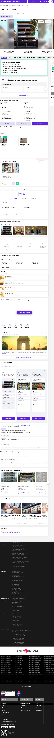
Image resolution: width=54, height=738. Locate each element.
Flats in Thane (18, 676)
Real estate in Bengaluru (6, 658)
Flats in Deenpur (15, 579)
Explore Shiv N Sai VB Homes (17, 542)
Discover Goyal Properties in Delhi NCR (19, 557)
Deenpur (9, 5)
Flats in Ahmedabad (19, 674)
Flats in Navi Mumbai (19, 678)
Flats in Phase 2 (15, 587)
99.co (22, 708)
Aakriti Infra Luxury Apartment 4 (18, 601)
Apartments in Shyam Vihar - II (18, 633)
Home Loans (38, 705)
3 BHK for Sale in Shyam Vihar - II (18, 640)
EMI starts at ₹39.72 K (7, 391)
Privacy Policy (5, 714)
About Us (4, 705)
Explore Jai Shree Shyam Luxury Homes (20, 553)
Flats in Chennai (18, 664)
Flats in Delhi (17, 666)
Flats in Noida (18, 670)
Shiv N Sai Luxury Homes (17, 616)
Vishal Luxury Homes (16, 621)
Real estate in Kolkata (6, 672)
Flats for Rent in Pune (34, 662)
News (37, 703)
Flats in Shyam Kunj (16, 573)
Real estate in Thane (5, 676)
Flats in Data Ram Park (16, 592)
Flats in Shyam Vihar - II (17, 571)
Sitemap (38, 708)
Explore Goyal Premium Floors (18, 559)
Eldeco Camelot (15, 603)
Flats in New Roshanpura (17, 581)
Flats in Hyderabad (19, 660)
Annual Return (5, 712)
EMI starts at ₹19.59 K (37, 394)
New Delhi (5, 5)
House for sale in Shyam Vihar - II (18, 634)
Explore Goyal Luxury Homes (17, 544)
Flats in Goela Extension (17, 589)
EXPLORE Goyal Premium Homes (18, 545)
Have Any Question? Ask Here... (24, 425)
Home (1, 5)
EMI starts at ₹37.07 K (22, 394)
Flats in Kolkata (18, 672)
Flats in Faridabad (19, 680)
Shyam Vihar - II (15, 5)
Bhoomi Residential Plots (17, 617)
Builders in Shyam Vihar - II (17, 643)
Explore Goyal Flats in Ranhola (18, 551)
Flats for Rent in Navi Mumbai (35, 678)
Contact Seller (8, 418)
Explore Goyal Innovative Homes (18, 563)
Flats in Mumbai (18, 656)
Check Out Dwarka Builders (17, 558)
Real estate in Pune (5, 662)
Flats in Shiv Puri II (15, 585)
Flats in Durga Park (16, 577)
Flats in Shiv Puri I (15, 584)
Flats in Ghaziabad (19, 682)
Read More (4, 353)
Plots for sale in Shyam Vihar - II (18, 636)
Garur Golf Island (15, 602)
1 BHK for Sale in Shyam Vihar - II (18, 638)
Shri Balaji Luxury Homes (17, 624)
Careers (4, 703)
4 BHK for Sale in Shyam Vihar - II (18, 642)
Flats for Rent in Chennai (34, 664)
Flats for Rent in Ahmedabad (35, 674)
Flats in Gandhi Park (16, 593)
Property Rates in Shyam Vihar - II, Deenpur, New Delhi (22, 630)
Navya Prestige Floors (16, 625)
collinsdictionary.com (26, 710)
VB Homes (14, 613)
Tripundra (14, 607)
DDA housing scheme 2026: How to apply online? (10, 516)
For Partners (5, 708)
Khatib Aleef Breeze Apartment (18, 606)
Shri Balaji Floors (15, 620)
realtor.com (23, 705)
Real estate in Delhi (5, 666)
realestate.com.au (25, 703)
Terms (3, 710)
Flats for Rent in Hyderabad (35, 660)
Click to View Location (24, 312)
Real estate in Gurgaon (6, 668)
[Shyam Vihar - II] (27, 1)
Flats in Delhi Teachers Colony (18, 576)
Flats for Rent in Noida (34, 670)
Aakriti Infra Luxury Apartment (18, 599)
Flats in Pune (18, 662)
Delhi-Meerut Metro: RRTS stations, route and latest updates (31, 516)
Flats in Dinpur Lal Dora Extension (18, 591)
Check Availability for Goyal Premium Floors (21, 555)
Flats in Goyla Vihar (16, 588)
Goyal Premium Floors (16, 619)
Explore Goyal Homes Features (18, 562)
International (39, 710)
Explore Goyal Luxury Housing (18, 554)
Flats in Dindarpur (15, 575)
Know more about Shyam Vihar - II (23, 357)
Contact (6, 492)
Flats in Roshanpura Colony (17, 572)
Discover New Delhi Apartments (18, 566)
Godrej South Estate (16, 609)
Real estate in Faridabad (6, 680)
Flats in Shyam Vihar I (16, 569)
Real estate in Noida (5, 670)
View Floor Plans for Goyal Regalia (19, 549)
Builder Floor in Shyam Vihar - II (18, 635)
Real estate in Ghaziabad (6, 682)
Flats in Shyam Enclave (16, 583)
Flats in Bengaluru (19, 658)
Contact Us (4, 717)
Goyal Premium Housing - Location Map (11, 532)
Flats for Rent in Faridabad (35, 680)
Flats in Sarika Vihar (16, 595)
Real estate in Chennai (6, 664)
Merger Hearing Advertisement (9, 721)
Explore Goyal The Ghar (16, 550)
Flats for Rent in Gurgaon (34, 668)
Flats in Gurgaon (18, 668)
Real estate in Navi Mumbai (7, 678)
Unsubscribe (5, 719)
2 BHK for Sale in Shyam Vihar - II (18, 639)
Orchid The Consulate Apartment (18, 605)
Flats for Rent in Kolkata (34, 672)
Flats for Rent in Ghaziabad (35, 682)
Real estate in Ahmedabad (7, 674)
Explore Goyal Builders (16, 546)
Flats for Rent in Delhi (34, 666)
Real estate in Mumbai (6, 656)
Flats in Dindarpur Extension (17, 580)
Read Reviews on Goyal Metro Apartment (20, 561)
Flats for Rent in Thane (34, 676)
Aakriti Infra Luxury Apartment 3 (18, 598)
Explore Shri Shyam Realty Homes (19, 565)
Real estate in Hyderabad (6, 660)
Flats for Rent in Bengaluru (35, 658)
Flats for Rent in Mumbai (34, 656)
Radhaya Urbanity (15, 610)
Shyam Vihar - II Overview (17, 629)
